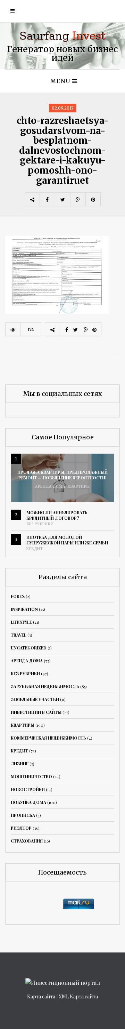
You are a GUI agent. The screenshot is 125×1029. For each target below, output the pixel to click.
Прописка (23, 815)
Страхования (27, 841)
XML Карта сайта (78, 996)
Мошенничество (31, 776)
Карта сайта (41, 996)
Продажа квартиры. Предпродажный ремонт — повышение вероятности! (62, 474)
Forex (18, 596)
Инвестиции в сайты (36, 712)
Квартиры (79, 486)
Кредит (34, 549)
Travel (18, 635)
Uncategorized (29, 648)
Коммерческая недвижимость (48, 738)
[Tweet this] (62, 199)
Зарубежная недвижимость (45, 686)
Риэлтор (21, 828)
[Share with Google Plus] (77, 199)
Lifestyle (21, 622)
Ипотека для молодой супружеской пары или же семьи (67, 539)
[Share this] (47, 199)
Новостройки (28, 789)
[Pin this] (93, 199)
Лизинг (19, 763)
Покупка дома (28, 802)
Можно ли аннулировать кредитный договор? (57, 515)
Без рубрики (40, 524)
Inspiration (24, 609)
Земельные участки (35, 699)
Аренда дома (50, 486)
